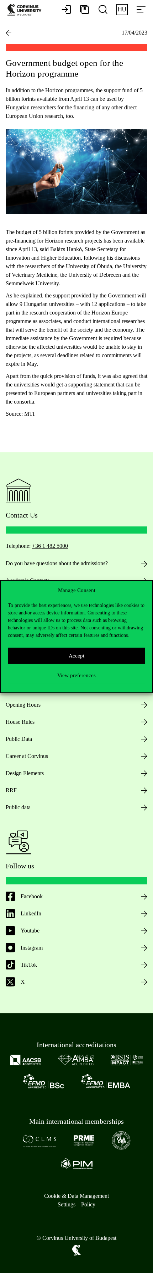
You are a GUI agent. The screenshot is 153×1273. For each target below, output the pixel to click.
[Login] (66, 10)
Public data (18, 807)
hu (122, 9)
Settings (66, 1204)
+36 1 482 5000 (50, 546)
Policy (88, 1204)
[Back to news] (8, 33)
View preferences (76, 675)
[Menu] (140, 10)
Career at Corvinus (27, 756)
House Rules (20, 722)
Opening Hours (23, 705)
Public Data (19, 739)
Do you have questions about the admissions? (57, 563)
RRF (11, 790)
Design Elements (25, 773)
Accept (76, 656)
